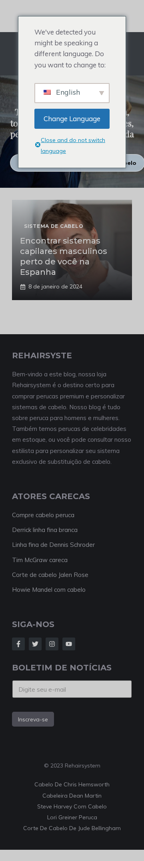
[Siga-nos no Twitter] (35, 644)
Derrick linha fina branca (45, 530)
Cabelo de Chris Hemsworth (72, 784)
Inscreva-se (33, 719)
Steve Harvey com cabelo (72, 806)
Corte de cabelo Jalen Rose (50, 575)
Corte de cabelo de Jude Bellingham (72, 828)
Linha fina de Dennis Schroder (53, 544)
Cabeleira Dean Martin (72, 795)
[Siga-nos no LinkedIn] (68, 644)
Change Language (72, 118)
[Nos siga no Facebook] (18, 644)
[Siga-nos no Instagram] (52, 644)
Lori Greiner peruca (72, 817)
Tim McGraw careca (40, 560)
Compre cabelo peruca (43, 515)
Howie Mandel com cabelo (49, 589)
